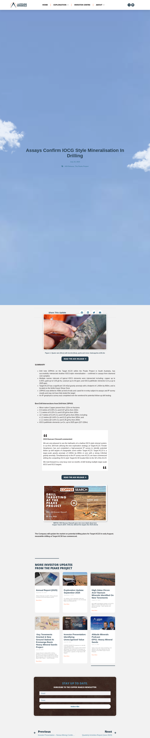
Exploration (59, 5)
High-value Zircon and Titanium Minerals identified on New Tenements (103, 594)
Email (41, 690)
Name (41, 697)
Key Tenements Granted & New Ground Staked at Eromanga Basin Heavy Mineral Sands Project (46, 640)
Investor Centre (82, 5)
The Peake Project (82, 166)
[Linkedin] (132, 4)
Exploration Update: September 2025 (74, 591)
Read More (39, 600)
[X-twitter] (129, 4)
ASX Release (69, 166)
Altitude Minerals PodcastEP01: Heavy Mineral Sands (102, 638)
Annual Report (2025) (46, 590)
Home (45, 5)
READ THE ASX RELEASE (74, 359)
